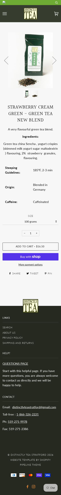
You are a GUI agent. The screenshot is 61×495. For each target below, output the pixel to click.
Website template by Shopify (30, 459)
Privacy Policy (13, 337)
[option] (30, 60)
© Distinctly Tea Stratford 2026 (30, 454)
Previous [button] (8, 60)
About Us (9, 332)
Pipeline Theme (30, 464)
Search (8, 327)
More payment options (30, 264)
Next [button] (52, 60)
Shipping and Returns (18, 342)
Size (30, 215)
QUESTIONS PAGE (15, 363)
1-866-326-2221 (27, 414)
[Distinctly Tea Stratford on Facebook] (27, 487)
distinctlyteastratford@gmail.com (34, 407)
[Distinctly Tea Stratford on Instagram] (33, 487)
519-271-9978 (17, 421)
